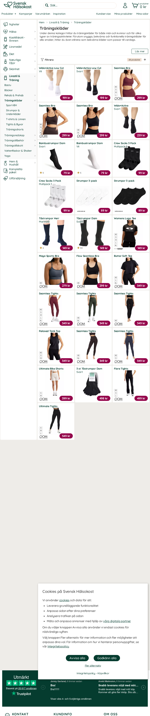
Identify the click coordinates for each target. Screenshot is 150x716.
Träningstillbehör (14, 140)
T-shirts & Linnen (15, 119)
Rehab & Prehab (14, 95)
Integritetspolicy (58, 646)
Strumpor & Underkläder (13, 112)
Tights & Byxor (14, 124)
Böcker (8, 90)
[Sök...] (46, 5)
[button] (139, 5)
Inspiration (59, 13)
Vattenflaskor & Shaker (18, 150)
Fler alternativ (93, 665)
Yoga (7, 155)
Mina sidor (142, 13)
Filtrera (92, 59)
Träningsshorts (15, 129)
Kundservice (103, 13)
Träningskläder (13, 100)
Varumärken (42, 13)
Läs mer (140, 51)
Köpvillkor (103, 673)
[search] (80, 5)
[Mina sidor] (124, 5)
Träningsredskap (14, 135)
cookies (64, 600)
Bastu (7, 85)
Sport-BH (11, 105)
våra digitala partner (117, 621)
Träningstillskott (13, 145)
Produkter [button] (7, 13)
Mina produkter (123, 13)
